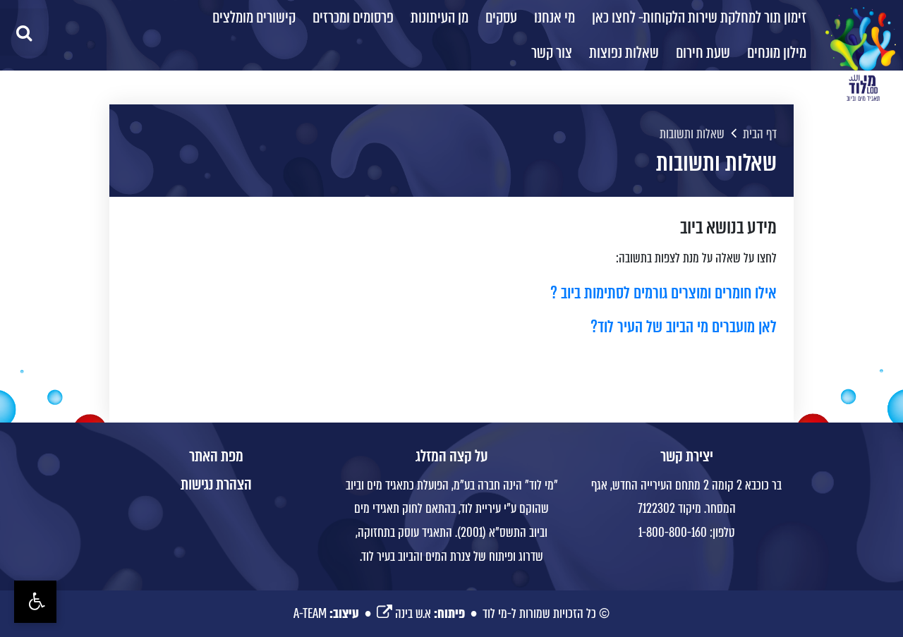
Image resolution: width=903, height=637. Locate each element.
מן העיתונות (439, 17)
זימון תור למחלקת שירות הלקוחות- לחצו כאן (699, 17)
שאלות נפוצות (624, 53)
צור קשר (551, 53)
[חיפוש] (23, 32)
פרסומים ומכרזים (353, 17)
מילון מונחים (776, 53)
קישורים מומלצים (254, 17)
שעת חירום (703, 53)
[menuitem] (699, 18)
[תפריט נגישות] (35, 602)
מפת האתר (216, 456)
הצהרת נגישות (216, 484)
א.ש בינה (404, 613)
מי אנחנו (554, 17)
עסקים (501, 17)
